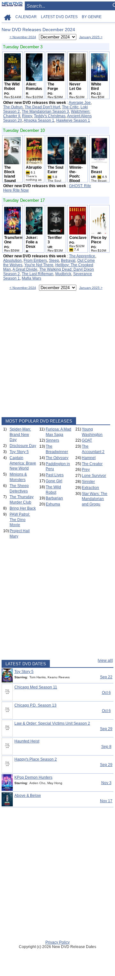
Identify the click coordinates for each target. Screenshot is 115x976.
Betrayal (68, 260)
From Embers (35, 260)
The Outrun (13, 107)
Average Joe (80, 102)
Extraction (90, 487)
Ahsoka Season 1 (39, 120)
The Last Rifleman (37, 274)
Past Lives (55, 475)
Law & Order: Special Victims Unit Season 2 (52, 723)
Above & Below (27, 795)
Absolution (12, 260)
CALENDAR (26, 17)
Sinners (52, 440)
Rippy (27, 116)
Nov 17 (106, 801)
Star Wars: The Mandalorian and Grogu (94, 499)
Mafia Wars (31, 278)
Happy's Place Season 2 (35, 759)
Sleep (54, 260)
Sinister (88, 481)
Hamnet (89, 458)
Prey (86, 469)
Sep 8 (106, 746)
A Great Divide (24, 269)
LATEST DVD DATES (59, 17)
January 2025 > (91, 37)
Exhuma (53, 504)
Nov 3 (106, 783)
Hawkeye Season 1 (73, 120)
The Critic (70, 107)
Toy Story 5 (19, 452)
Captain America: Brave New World (23, 463)
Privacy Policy (57, 942)
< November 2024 (23, 37)
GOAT (87, 440)
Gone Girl (54, 481)
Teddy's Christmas (49, 116)
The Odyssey (57, 458)
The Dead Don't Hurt (42, 107)
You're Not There (38, 265)
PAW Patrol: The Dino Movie (20, 519)
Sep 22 (106, 677)
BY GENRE (92, 17)
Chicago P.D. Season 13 (35, 705)
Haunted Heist (26, 741)
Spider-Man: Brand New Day (20, 434)
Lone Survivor (94, 475)
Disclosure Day (23, 446)
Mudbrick (63, 274)
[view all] (105, 660)
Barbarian (54, 498)
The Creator (92, 464)
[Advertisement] (57, 355)
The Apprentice (82, 256)
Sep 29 (106, 729)
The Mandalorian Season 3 (45, 111)
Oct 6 (106, 692)
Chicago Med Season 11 (35, 687)
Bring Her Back (23, 508)
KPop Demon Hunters (33, 777)
